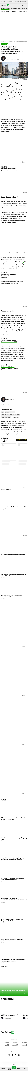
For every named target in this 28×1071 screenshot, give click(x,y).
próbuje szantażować (7, 354)
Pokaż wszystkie (16, 417)
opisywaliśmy (5, 319)
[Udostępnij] (26, 1064)
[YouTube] (18, 1055)
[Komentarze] (14, 1064)
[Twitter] (9, 1055)
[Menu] (26, 5)
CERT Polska (14, 283)
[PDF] (11, 404)
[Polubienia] (2, 1064)
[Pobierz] (22, 59)
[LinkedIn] (15, 1055)
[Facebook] (12, 1055)
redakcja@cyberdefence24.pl (9, 434)
